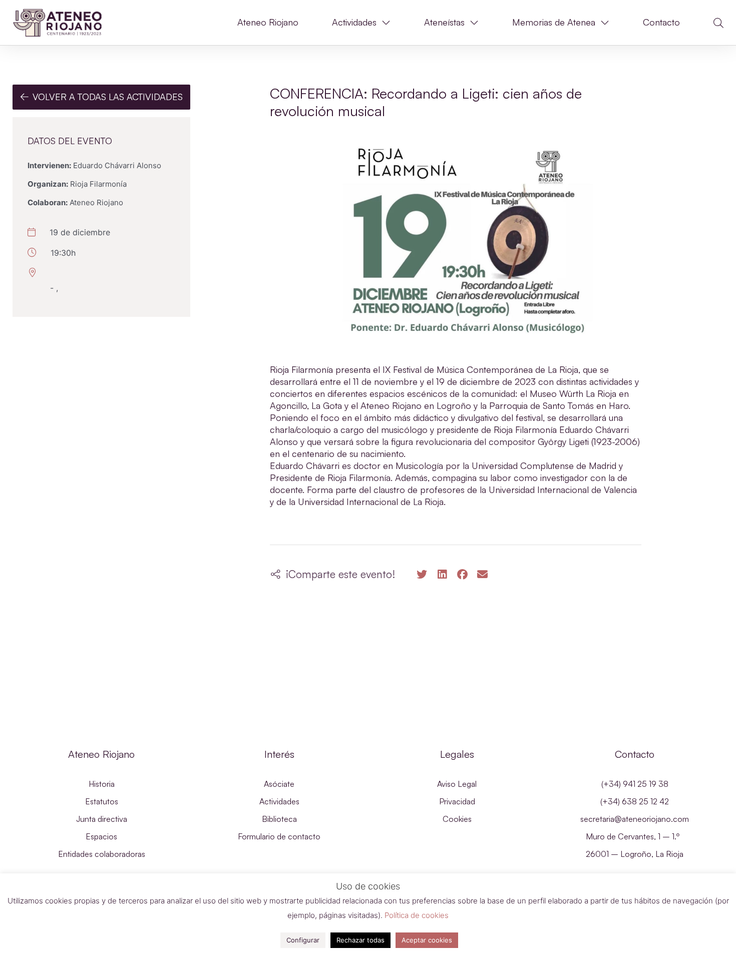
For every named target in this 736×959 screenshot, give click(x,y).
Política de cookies (417, 915)
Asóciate (279, 784)
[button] (718, 23)
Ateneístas (444, 22)
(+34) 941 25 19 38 (634, 784)
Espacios (101, 836)
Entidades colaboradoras (101, 854)
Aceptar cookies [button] (427, 940)
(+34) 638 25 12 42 (634, 801)
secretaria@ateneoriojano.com (634, 819)
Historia (102, 784)
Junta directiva (101, 819)
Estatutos (101, 801)
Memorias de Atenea (553, 22)
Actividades (354, 22)
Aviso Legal (457, 784)
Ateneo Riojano (267, 22)
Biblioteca (279, 819)
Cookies (457, 819)
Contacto (661, 22)
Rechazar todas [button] (360, 940)
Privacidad (457, 801)
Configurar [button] (302, 940)
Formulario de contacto (279, 836)
